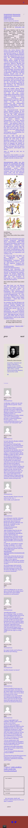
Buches (22, 71)
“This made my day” (13, 314)
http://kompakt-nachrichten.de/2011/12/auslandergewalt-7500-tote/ (14, 553)
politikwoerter (8, 17)
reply (5, 399)
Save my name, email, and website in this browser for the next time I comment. (14, 800)
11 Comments (7, 327)
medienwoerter (8, 16)
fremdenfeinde (8, 14)
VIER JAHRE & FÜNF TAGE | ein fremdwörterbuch (13, 769)
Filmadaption (14, 71)
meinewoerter (16, 16)
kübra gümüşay (9, 326)
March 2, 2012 (19, 326)
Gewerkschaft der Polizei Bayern (14, 164)
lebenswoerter (16, 14)
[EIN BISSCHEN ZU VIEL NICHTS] (15, 352)
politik (5, 19)
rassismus (11, 19)
